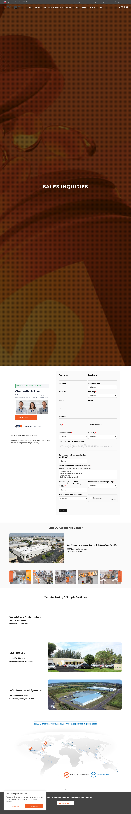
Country (92, 433)
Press (99, 2)
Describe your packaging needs (72, 441)
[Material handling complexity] (88, 479)
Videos (84, 2)
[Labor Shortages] (88, 472)
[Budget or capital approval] (88, 477)
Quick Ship (77, 2)
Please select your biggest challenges (75, 466)
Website (62, 392)
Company (63, 383)
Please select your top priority (101, 482)
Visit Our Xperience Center (65, 527)
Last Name (93, 375)
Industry (92, 392)
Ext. (60, 408)
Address (62, 416)
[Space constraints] (88, 475)
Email (91, 400)
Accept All (34, 806)
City (61, 425)
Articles (89, 2)
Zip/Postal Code (95, 425)
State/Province (65, 433)
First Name (63, 375)
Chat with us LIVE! (20, 2)
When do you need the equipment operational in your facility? (71, 484)
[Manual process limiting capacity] (88, 473)
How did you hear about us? (71, 494)
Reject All (15, 806)
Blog (94, 2)
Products (51, 7)
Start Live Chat (26, 417)
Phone (62, 400)
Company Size (94, 383)
